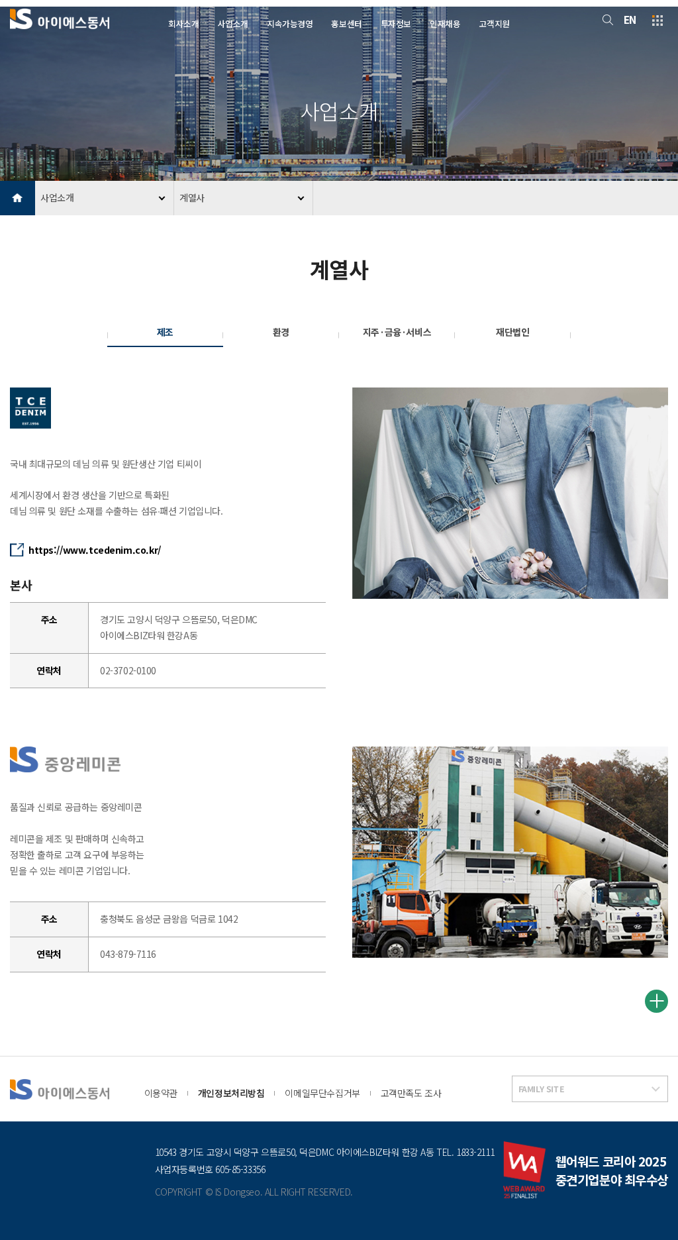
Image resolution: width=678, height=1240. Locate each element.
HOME (17, 198)
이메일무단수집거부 (322, 1093)
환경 (281, 331)
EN (630, 19)
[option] (510, 493)
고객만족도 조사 (411, 1093)
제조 (165, 331)
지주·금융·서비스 (397, 331)
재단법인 (512, 331)
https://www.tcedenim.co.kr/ (94, 549)
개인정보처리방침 (231, 1093)
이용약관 (160, 1093)
